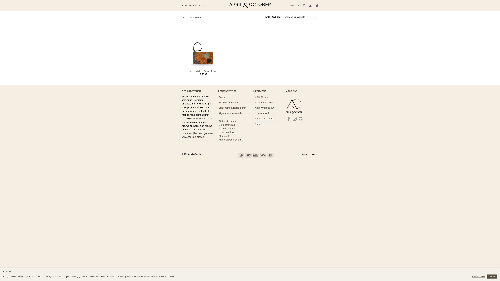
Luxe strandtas (226, 132)
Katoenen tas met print (230, 139)
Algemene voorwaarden (231, 113)
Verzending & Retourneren (232, 108)
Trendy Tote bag (227, 128)
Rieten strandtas (227, 121)
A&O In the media (264, 102)
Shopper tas (225, 136)
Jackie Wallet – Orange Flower (203, 71)
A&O (200, 5)
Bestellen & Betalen (229, 102)
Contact (294, 5)
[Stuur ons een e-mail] (300, 119)
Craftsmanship (262, 113)
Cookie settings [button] (478, 277)
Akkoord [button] (492, 276)
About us (259, 124)
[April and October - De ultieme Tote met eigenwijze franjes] (250, 5)
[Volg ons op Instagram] (295, 119)
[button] (304, 5)
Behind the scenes (264, 118)
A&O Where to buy (264, 108)
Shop (191, 5)
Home (184, 5)
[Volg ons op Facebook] (289, 119)
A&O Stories (261, 97)
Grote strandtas (227, 125)
